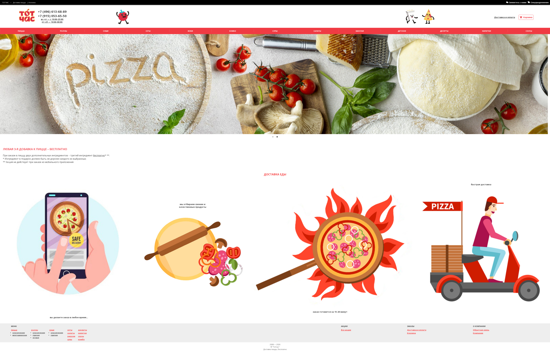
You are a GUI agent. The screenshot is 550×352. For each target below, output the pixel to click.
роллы (34, 330)
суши (51, 330)
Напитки (486, 31)
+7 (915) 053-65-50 (52, 16)
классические (18, 333)
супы (69, 339)
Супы (275, 31)
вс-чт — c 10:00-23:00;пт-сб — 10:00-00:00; (52, 20)
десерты (82, 330)
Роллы (63, 31)
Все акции (346, 330)
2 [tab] (277, 137)
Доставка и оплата (504, 17)
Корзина (411, 333)
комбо (81, 339)
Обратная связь (481, 330)
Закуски (359, 31)
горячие (36, 335)
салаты (71, 333)
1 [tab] (272, 137)
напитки (82, 333)
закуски (71, 336)
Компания (478, 333)
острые (36, 338)
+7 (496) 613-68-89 (52, 11)
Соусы (529, 31)
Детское (402, 31)
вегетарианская (19, 335)
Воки (190, 31)
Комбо (232, 31)
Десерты (444, 31)
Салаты (317, 31)
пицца (14, 330)
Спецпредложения (540, 2)
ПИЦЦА (21, 31)
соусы (81, 336)
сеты (69, 330)
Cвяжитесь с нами (517, 2)
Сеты (148, 31)
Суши (105, 31)
